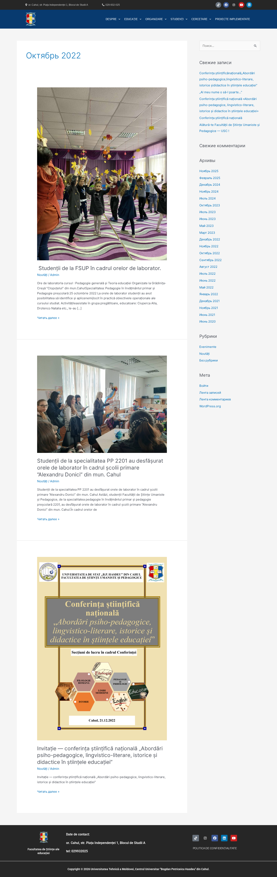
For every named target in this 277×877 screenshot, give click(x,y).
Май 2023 (206, 226)
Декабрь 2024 (209, 185)
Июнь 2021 (207, 315)
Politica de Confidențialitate (215, 848)
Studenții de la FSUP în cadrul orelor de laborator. (99, 268)
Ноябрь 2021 (208, 308)
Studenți (177, 19)
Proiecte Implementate (232, 19)
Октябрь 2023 (209, 205)
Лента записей (210, 393)
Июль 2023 (207, 212)
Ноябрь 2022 (208, 246)
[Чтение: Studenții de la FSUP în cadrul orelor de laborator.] (102, 173)
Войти (203, 386)
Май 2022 (206, 287)
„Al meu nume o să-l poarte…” (220, 92)
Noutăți (42, 275)
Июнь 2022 (207, 280)
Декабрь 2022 (209, 239)
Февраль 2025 (209, 178)
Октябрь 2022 (209, 253)
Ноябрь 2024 (209, 191)
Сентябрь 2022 (210, 260)
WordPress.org (210, 406)
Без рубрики (208, 360)
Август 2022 (208, 267)
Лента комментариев (215, 399)
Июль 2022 (207, 274)
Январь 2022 (208, 294)
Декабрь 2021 (209, 301)
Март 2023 (207, 233)
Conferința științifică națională (221, 118)
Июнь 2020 (207, 321)
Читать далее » (48, 317)
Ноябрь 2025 (208, 171)
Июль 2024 (207, 198)
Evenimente (207, 347)
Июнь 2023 (207, 219)
